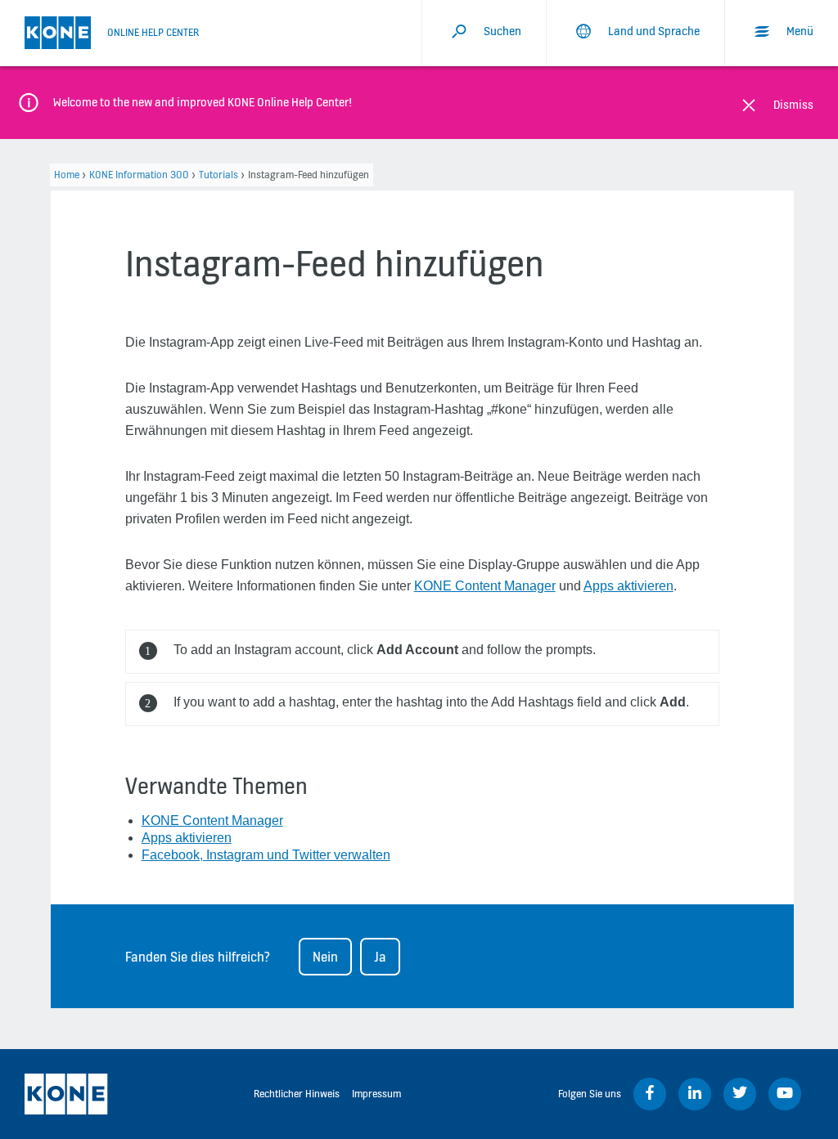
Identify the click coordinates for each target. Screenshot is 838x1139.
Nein (325, 957)
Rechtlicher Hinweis (297, 1094)
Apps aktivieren (628, 586)
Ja (380, 957)
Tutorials (218, 175)
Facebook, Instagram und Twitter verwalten (266, 855)
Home (66, 175)
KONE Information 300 (139, 175)
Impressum (376, 1094)
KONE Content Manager (485, 586)
